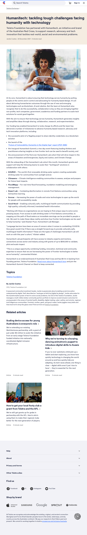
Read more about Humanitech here (51, 261)
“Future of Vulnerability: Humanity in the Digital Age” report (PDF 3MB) (37, 145)
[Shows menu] (84, 3)
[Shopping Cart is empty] (70, 3)
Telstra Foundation (14, 277)
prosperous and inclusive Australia (54, 521)
